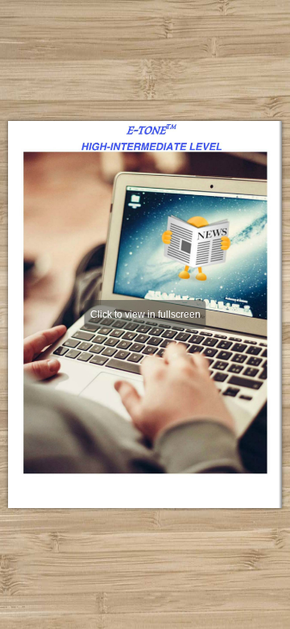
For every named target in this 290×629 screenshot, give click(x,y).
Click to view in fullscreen (145, 314)
